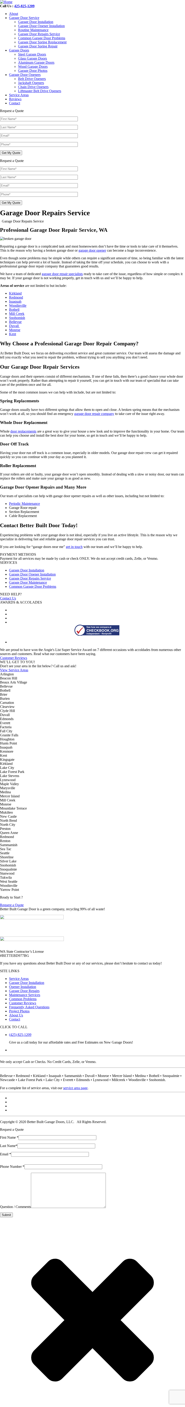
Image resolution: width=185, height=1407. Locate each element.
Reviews (15, 99)
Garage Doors (19, 50)
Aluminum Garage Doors (36, 62)
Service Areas (19, 95)
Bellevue (15, 322)
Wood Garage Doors (33, 66)
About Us (16, 1015)
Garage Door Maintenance (28, 582)
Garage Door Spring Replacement (42, 42)
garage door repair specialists (62, 274)
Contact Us (8, 598)
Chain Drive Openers (33, 87)
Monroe (14, 330)
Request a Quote (12, 905)
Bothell (14, 309)
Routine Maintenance (33, 30)
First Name (9, 1137)
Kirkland (15, 293)
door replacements (23, 431)
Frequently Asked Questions (29, 1007)
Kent (12, 334)
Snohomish (17, 318)
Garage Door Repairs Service (39, 34)
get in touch (74, 547)
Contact (14, 103)
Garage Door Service (24, 18)
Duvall (14, 326)
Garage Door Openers (25, 75)
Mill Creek (16, 314)
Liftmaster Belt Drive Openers (39, 91)
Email (5, 1154)
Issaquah (15, 301)
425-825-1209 (24, 6)
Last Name (8, 1146)
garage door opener (92, 250)
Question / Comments (15, 1207)
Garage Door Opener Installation (41, 26)
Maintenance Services (24, 995)
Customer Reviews (13, 658)
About (13, 14)
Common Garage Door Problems (41, 38)
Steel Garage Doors (32, 54)
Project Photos (19, 1011)
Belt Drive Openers (32, 79)
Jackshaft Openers (31, 83)
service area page (75, 1088)
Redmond (16, 297)
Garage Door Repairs (24, 991)
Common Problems (23, 999)
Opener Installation (22, 987)
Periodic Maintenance (24, 504)
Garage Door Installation (35, 22)
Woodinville (17, 305)
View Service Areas (14, 670)
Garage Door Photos (32, 71)
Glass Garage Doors (32, 58)
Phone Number (12, 1166)
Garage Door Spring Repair (38, 46)
